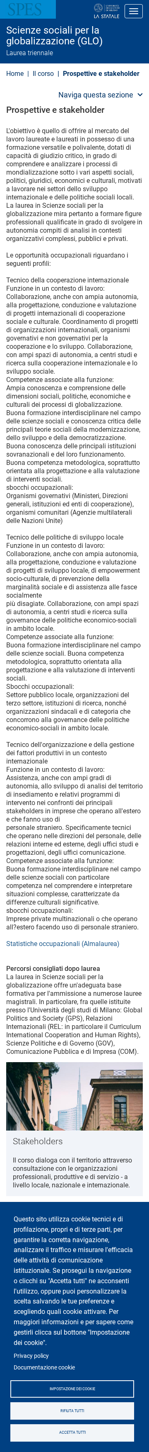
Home (15, 74)
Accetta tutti (72, 1432)
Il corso (43, 74)
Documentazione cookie (44, 1367)
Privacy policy (31, 1355)
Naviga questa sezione (95, 94)
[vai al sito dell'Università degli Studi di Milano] (80, 11)
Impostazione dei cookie (72, 1389)
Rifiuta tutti (72, 1411)
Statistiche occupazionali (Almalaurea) (63, 944)
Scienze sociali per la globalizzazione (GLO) (54, 36)
